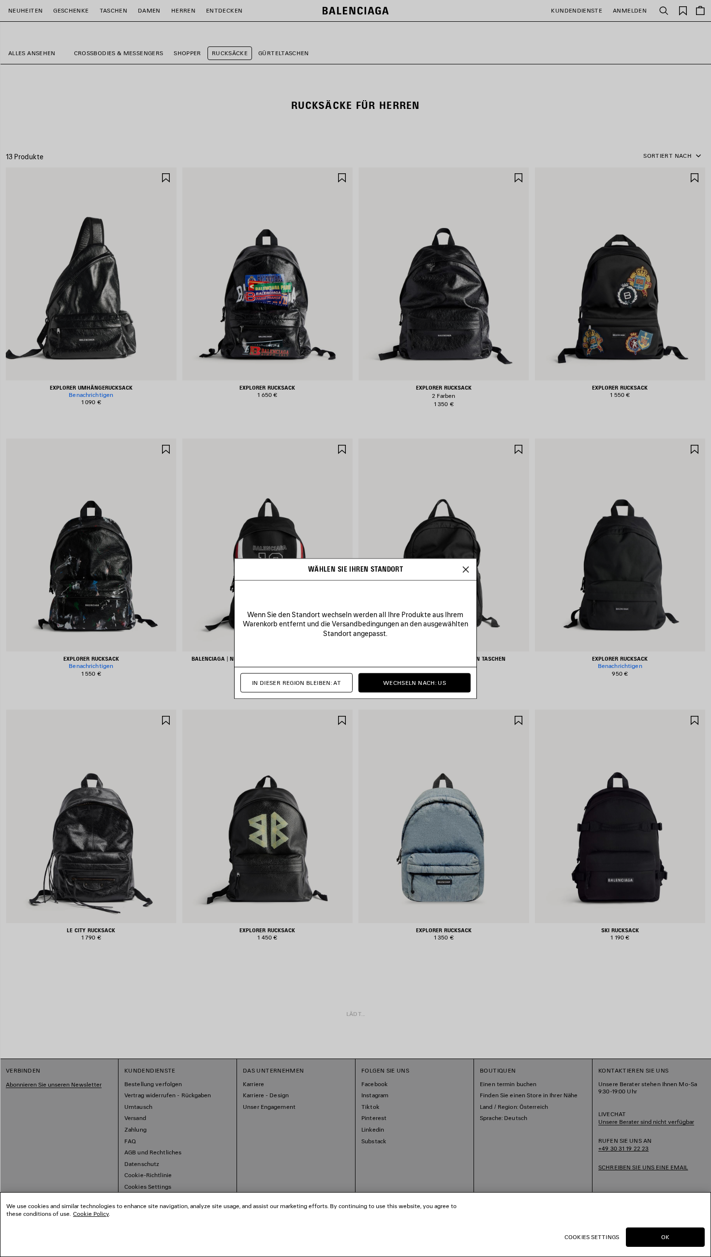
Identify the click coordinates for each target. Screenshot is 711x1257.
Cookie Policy (91, 1213)
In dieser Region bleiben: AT (296, 682)
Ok (665, 1237)
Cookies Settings (591, 1237)
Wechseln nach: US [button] (414, 682)
